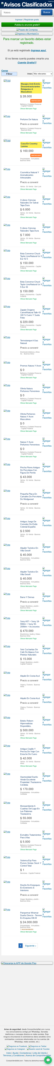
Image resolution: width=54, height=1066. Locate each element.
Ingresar (19, 19)
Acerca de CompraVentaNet (38, 1055)
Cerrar (4, 70)
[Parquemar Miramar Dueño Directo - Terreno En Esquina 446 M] (7, 909)
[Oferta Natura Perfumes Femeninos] (7, 385)
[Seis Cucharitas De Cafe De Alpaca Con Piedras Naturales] (7, 646)
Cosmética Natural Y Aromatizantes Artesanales (29, 175)
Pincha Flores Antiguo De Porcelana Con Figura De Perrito (30, 470)
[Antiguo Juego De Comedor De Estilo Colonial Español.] (7, 518)
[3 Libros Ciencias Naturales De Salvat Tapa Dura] (7, 196)
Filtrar (9, 73)
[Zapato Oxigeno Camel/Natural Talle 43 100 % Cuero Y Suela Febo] (7, 306)
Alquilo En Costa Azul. (30, 698)
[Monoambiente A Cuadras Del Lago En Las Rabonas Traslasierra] (7, 802)
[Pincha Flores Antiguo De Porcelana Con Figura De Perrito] (7, 464)
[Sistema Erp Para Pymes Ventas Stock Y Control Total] (7, 857)
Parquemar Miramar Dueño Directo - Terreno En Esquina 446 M (31, 915)
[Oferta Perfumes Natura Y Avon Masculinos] (7, 410)
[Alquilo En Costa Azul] (7, 672)
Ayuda (15, 1052)
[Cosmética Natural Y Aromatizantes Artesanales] (7, 169)
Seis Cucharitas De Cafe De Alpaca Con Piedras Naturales (29, 652)
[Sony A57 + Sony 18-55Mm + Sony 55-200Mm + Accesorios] (7, 618)
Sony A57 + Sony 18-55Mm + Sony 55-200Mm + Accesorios (30, 624)
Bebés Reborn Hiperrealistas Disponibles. (26, 723)
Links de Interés (40, 1052)
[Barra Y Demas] (7, 594)
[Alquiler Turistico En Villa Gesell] (7, 544)
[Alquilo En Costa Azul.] (7, 695)
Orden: (30, 73)
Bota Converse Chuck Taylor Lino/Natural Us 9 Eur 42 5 (31, 256)
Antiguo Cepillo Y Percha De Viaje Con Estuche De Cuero (29, 751)
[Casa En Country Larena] (7, 140)
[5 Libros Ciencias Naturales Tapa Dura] (7, 224)
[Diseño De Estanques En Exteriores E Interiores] (7, 881)
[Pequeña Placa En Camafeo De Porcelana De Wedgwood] (7, 490)
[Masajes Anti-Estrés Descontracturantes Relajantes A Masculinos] (7, 80)
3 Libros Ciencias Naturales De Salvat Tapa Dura (29, 202)
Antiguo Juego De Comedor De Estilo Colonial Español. (28, 524)
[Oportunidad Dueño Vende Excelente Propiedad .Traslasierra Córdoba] (7, 773)
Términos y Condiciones (13, 1055)
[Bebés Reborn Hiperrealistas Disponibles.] (7, 717)
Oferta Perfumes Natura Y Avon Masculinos (27, 416)
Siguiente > (30, 945)
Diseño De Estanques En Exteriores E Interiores (30, 887)
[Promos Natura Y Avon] (7, 362)
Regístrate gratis (31, 19)
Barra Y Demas (27, 597)
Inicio (8, 1052)
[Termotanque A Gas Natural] (7, 337)
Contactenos (25, 1052)
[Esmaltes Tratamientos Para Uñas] (7, 831)
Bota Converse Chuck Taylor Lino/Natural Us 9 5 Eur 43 (31, 284)
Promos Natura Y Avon (30, 366)
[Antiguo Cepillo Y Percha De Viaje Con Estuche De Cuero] (7, 745)
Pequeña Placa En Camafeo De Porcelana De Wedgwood (30, 496)
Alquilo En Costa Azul (30, 676)
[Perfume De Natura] (7, 116)
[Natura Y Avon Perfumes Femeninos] (7, 438)
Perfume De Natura (29, 119)
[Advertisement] (27, 993)
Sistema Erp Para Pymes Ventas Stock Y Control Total (30, 863)
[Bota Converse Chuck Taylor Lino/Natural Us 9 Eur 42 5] (7, 250)
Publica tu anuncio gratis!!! (27, 24)
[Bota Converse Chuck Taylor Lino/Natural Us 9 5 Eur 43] (7, 278)
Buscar (46, 12)
